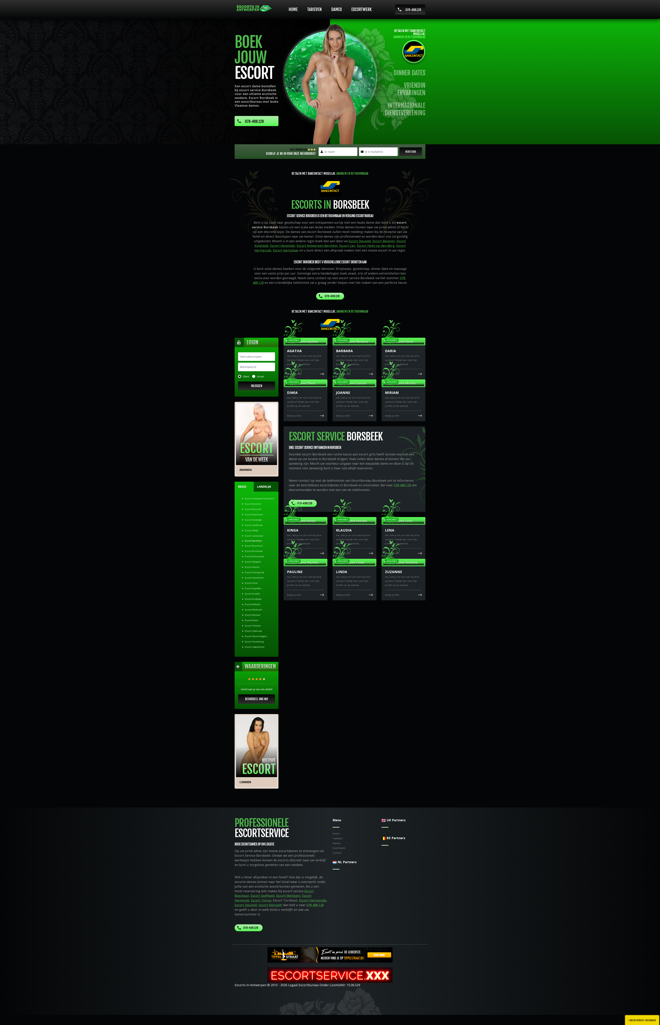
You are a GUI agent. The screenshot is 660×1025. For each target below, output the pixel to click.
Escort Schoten (253, 625)
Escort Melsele (252, 604)
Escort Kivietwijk (253, 519)
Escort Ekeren (252, 567)
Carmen (245, 782)
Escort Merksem (253, 609)
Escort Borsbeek (254, 551)
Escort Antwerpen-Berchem (317, 246)
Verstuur (410, 151)
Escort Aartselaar (286, 250)
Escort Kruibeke (253, 599)
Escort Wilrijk (251, 530)
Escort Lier (347, 246)
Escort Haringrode (254, 572)
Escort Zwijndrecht (254, 646)
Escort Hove (251, 583)
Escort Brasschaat (254, 556)
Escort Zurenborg (254, 641)
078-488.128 (413, 10)
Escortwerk (361, 9)
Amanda (245, 470)
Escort (260, 376)
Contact (337, 852)
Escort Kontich (252, 593)
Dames (336, 9)
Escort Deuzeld (360, 241)
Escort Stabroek (253, 630)
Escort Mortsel (252, 615)
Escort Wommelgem (256, 636)
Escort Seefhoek (254, 525)
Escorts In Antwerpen (250, 985)
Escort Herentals (282, 246)
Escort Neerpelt (270, 905)
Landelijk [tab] (264, 487)
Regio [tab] (242, 487)
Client (246, 376)
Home (293, 9)
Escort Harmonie (254, 514)
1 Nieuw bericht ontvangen (642, 1020)
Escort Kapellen (253, 588)
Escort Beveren (383, 241)
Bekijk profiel (294, 374)
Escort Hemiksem (254, 577)
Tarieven (314, 9)
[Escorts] (330, 955)
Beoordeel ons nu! (256, 699)
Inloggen (256, 386)
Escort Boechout (254, 545)
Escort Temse (261, 900)
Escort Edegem (253, 561)
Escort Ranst (251, 620)
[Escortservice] (330, 975)
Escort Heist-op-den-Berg (376, 246)
